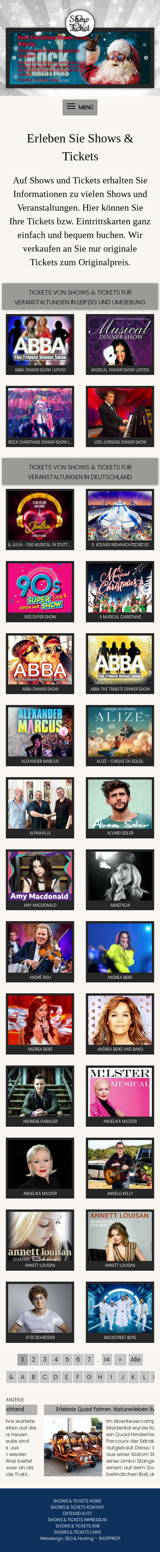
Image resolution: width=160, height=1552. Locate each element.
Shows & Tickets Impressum (77, 1520)
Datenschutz (77, 1513)
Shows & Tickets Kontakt (77, 1507)
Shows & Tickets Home (77, 1501)
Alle (135, 1359)
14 (107, 1359)
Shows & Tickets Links (77, 1532)
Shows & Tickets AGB (77, 1526)
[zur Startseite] (79, 19)
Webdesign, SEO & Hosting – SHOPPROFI (80, 1538)
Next (146, 58)
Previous (14, 58)
